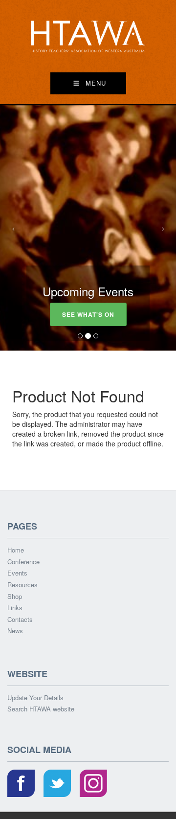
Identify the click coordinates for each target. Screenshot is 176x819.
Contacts (20, 619)
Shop (14, 596)
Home (15, 550)
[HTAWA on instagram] (93, 784)
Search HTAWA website (40, 708)
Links (14, 607)
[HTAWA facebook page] (21, 784)
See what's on (88, 314)
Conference (23, 561)
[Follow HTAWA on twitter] (57, 784)
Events (17, 573)
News (15, 630)
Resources (22, 584)
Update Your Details (35, 697)
